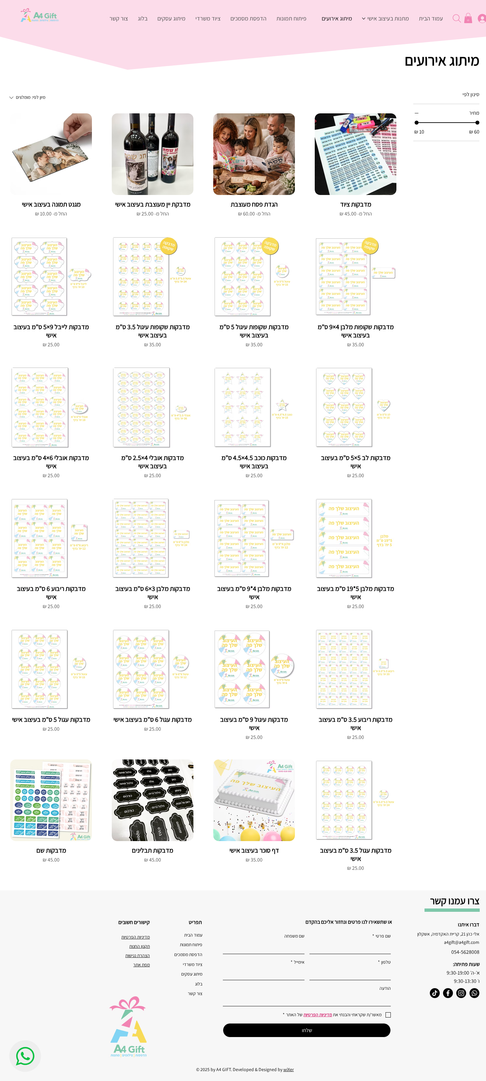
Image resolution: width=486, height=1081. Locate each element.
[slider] (417, 123)
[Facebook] (448, 993)
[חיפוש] (456, 18)
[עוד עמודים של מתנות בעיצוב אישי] (363, 18)
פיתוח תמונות (191, 944)
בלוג (198, 984)
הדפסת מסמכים (188, 954)
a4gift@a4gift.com (461, 942)
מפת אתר (141, 965)
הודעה (385, 988)
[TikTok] (435, 993)
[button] (468, 18)
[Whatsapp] (474, 993)
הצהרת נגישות (137, 955)
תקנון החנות (139, 946)
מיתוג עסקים (191, 974)
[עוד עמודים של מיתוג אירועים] (318, 18)
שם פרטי (381, 936)
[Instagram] (461, 993)
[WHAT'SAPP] (25, 1056)
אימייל (297, 962)
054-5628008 (465, 951)
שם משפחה (294, 936)
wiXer (288, 1069)
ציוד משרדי (192, 964)
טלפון (384, 962)
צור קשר (195, 993)
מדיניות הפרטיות (135, 937)
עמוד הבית (193, 935)
